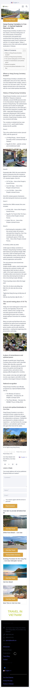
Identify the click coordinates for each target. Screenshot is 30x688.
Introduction (6, 646)
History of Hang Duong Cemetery (13, 56)
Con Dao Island (7, 457)
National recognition (10, 64)
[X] (8, 667)
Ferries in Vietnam (8, 684)
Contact (5, 659)
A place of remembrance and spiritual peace (14, 61)
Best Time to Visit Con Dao (11, 603)
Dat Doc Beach (8, 582)
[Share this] (5, 464)
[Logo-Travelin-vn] (5, 6)
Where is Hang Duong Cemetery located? (13, 53)
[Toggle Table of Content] (23, 50)
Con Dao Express (8, 677)
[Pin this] (16, 464)
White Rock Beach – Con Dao (12, 532)
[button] (15, 2)
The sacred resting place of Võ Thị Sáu (15, 58)
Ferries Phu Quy (7, 680)
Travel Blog (6, 656)
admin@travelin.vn (11, 640)
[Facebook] (4, 667)
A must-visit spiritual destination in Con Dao (15, 67)
